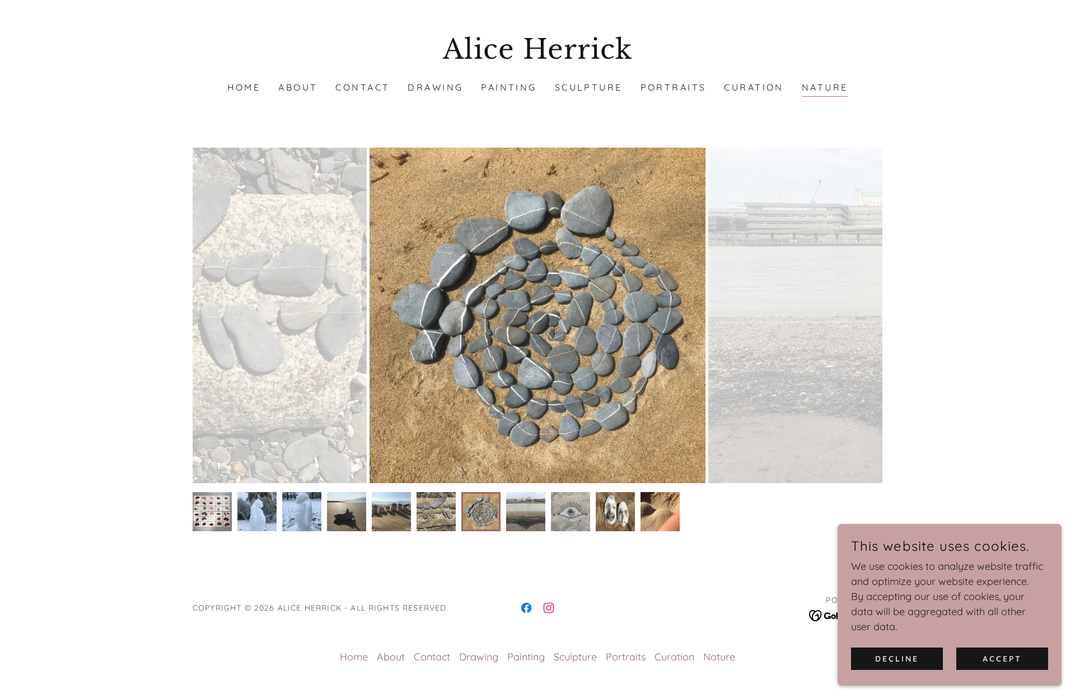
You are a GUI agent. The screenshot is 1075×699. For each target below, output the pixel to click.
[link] (538, 55)
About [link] (297, 87)
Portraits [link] (674, 87)
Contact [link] (362, 87)
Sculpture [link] (589, 87)
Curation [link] (753, 87)
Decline (897, 659)
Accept (1002, 659)
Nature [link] (825, 87)
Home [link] (244, 87)
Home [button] (354, 656)
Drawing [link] (435, 87)
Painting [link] (508, 87)
